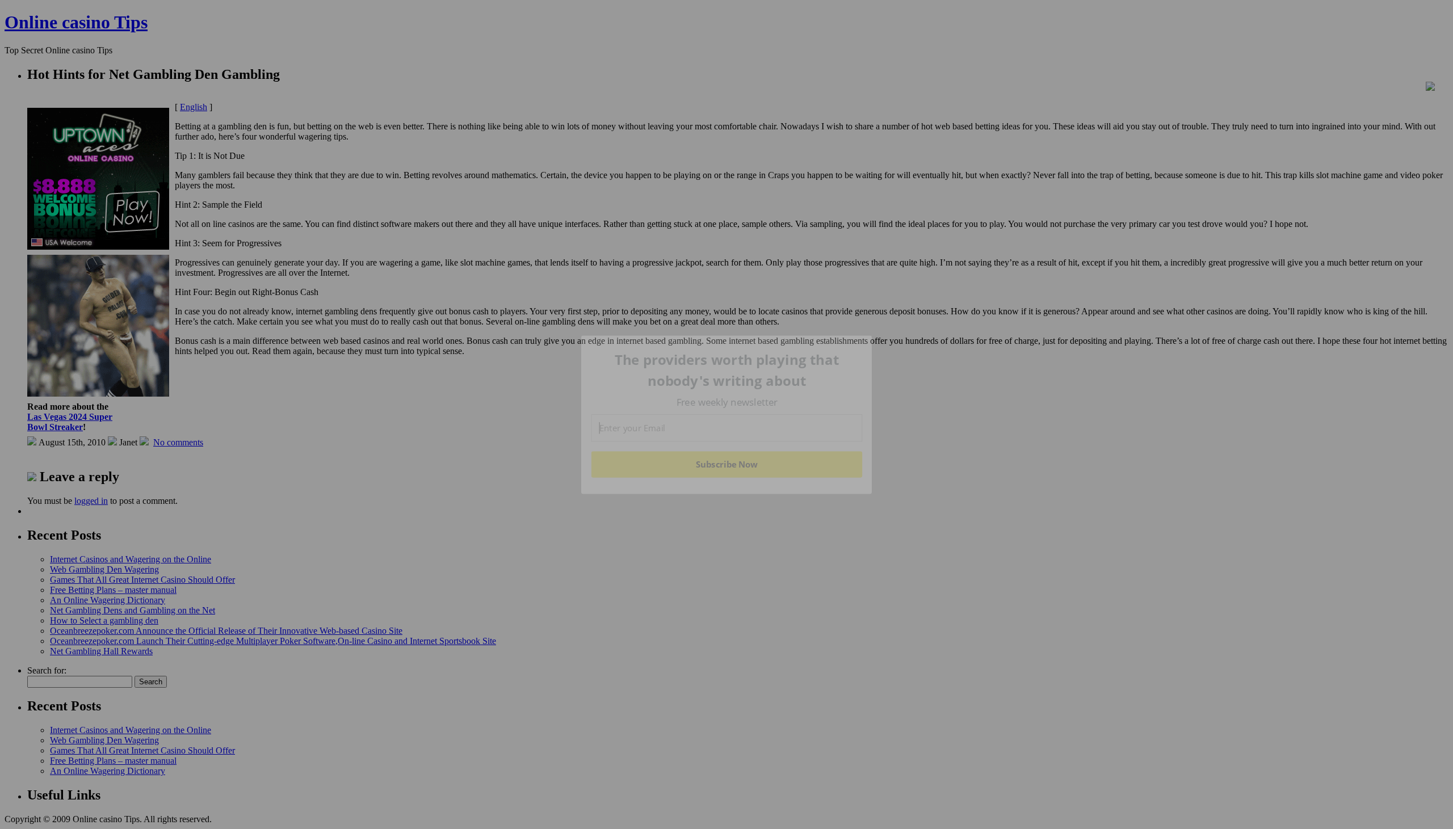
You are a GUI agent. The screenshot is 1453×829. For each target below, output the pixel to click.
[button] (727, 370)
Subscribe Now (727, 464)
